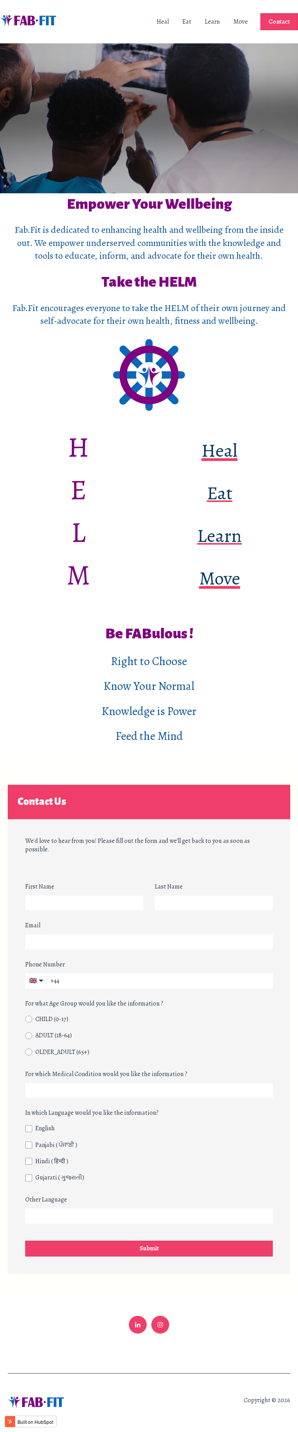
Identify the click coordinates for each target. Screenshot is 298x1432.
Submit (149, 1248)
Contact (279, 21)
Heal (163, 21)
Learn (212, 21)
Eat (186, 21)
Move (240, 21)
